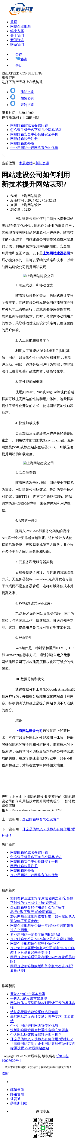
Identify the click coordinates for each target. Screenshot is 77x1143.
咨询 (24, 59)
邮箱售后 (17, 1094)
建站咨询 (27, 92)
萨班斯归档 (18, 1103)
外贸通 (15, 1099)
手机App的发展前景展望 (28, 998)
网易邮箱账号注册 (24, 139)
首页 (13, 22)
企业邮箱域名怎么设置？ (41, 819)
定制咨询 (27, 105)
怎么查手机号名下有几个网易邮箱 (36, 130)
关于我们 (17, 35)
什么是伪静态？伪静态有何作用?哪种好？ (41, 1039)
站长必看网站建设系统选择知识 (34, 1012)
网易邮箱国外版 (22, 143)
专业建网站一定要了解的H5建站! (35, 934)
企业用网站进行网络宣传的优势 (34, 148)
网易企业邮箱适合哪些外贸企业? (35, 943)
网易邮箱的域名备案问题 (29, 125)
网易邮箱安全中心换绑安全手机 (34, 134)
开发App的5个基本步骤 (27, 994)
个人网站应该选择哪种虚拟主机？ (36, 1034)
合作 (18, 54)
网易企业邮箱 (20, 26)
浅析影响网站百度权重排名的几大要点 (39, 1030)
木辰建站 (26, 163)
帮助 (18, 65)
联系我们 (17, 44)
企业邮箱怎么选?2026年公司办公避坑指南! (42, 939)
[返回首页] (21, 14)
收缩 (5, 1073)
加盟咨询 (27, 98)
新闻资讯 (17, 40)
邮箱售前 (17, 1090)
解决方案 (17, 31)
